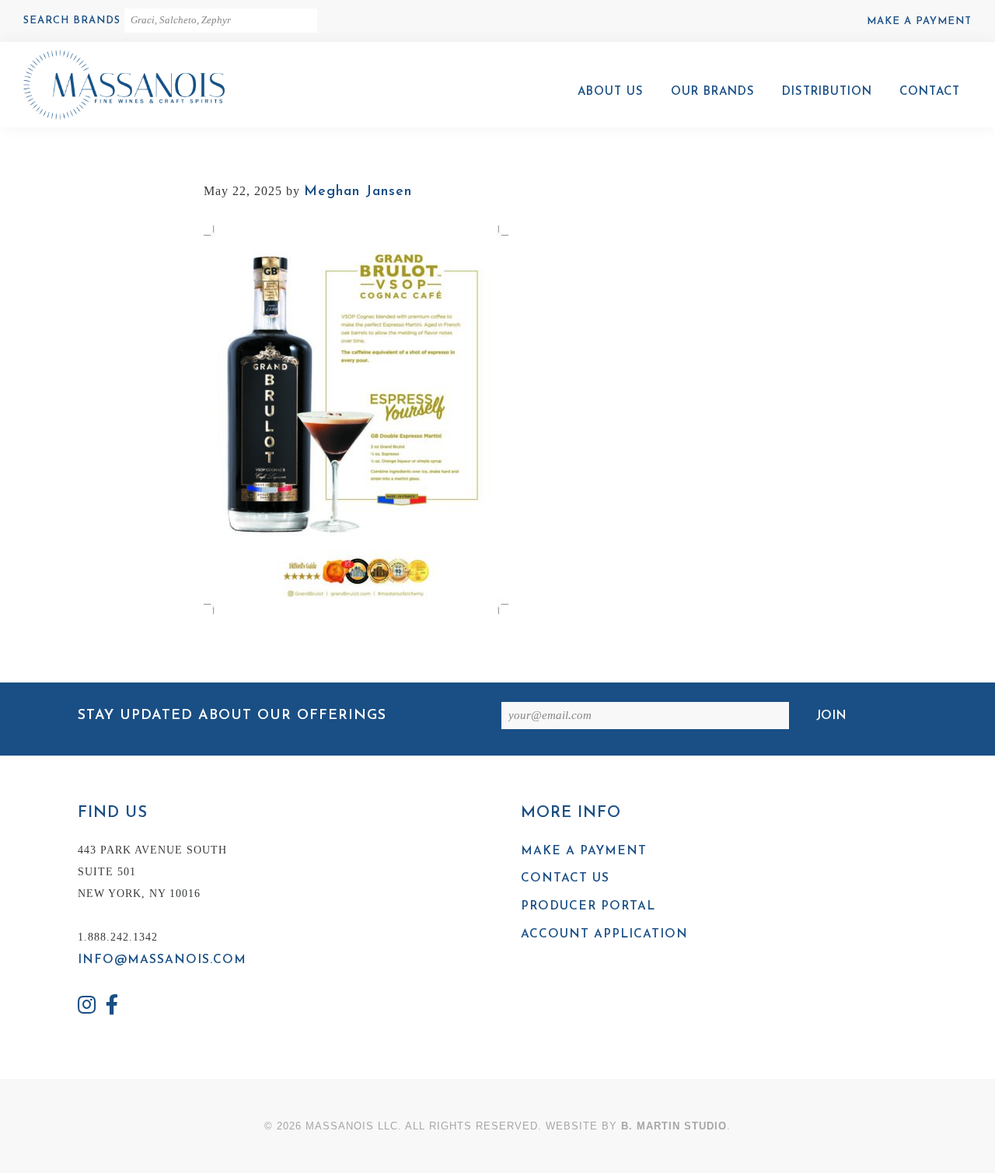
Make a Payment (919, 21)
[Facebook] (113, 1007)
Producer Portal (588, 906)
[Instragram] (87, 1007)
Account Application (604, 934)
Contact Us (565, 878)
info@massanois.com (162, 960)
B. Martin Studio (674, 1126)
